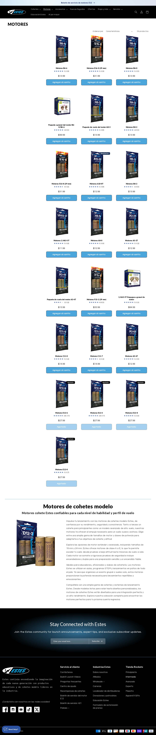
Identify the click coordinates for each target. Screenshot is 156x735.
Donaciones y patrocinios (105, 696)
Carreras (97, 686)
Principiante (131, 672)
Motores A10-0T (96, 184)
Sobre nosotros (100, 672)
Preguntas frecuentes (70, 682)
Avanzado (130, 682)
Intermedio (131, 677)
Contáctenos (66, 672)
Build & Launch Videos (70, 677)
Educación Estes (101, 700)
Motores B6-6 (61, 68)
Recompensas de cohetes (72, 691)
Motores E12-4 (96, 413)
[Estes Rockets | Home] (15, 670)
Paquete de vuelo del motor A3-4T (61, 299)
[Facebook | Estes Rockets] (5, 709)
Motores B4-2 (131, 127)
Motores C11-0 (61, 356)
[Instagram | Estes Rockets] (13, 709)
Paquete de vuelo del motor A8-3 (96, 127)
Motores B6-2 (131, 184)
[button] (35, 9)
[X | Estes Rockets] (37, 709)
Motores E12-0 (61, 469)
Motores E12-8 (131, 413)
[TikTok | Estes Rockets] (29, 709)
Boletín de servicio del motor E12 (73, 697)
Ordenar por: (98, 31)
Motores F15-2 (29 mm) (96, 299)
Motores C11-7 (96, 356)
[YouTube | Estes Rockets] (21, 709)
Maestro (130, 691)
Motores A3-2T (131, 240)
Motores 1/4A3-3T (61, 240)
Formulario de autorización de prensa (105, 706)
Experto (129, 686)
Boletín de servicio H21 (71, 703)
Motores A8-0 (96, 240)
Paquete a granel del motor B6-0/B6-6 (61, 126)
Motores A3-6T (131, 356)
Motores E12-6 (61, 413)
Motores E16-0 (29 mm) (96, 68)
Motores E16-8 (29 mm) (61, 184)
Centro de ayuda (68, 686)
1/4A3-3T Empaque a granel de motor (131, 298)
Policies (63, 708)
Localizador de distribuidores (106, 691)
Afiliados (97, 677)
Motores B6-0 (131, 68)
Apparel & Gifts (133, 696)
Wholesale (98, 682)
